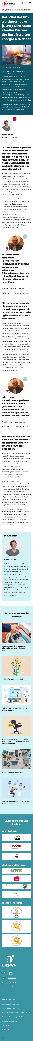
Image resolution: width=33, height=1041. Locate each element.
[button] (29, 3)
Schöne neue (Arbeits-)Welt (13, 772)
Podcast (4, 995)
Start (3, 9)
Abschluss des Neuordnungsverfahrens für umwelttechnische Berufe (14, 648)
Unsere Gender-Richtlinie (9, 1021)
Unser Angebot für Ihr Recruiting (11, 983)
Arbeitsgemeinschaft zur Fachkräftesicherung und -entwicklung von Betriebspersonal (15, 741)
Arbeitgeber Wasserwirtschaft (11, 1008)
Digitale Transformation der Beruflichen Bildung (15, 802)
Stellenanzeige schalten (9, 987)
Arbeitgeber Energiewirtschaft (11, 1004)
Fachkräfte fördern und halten (13, 679)
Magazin (7, 9)
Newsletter (5, 991)
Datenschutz (5, 1029)
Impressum (5, 1025)
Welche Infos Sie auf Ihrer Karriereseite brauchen (15, 709)
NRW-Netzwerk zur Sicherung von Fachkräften (16, 1012)
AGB (3, 1033)
